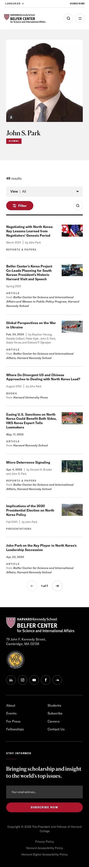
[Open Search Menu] (68, 18)
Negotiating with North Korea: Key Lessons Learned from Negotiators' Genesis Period (29, 231)
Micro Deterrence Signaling (28, 462)
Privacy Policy (44, 841)
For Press (13, 721)
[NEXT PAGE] (57, 586)
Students (54, 705)
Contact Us (56, 729)
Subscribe (77, 3)
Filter (22, 206)
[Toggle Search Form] (78, 205)
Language (12, 3)
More (80, 18)
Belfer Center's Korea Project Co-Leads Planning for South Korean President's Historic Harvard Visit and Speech (29, 272)
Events (11, 713)
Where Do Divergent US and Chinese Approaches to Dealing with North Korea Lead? (43, 377)
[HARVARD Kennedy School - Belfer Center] (25, 18)
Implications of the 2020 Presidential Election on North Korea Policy (30, 510)
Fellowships (15, 729)
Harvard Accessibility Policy (44, 848)
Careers (54, 721)
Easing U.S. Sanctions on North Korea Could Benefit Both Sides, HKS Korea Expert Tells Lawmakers (31, 420)
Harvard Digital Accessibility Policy (44, 854)
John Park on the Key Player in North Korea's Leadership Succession (41, 547)
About (10, 705)
